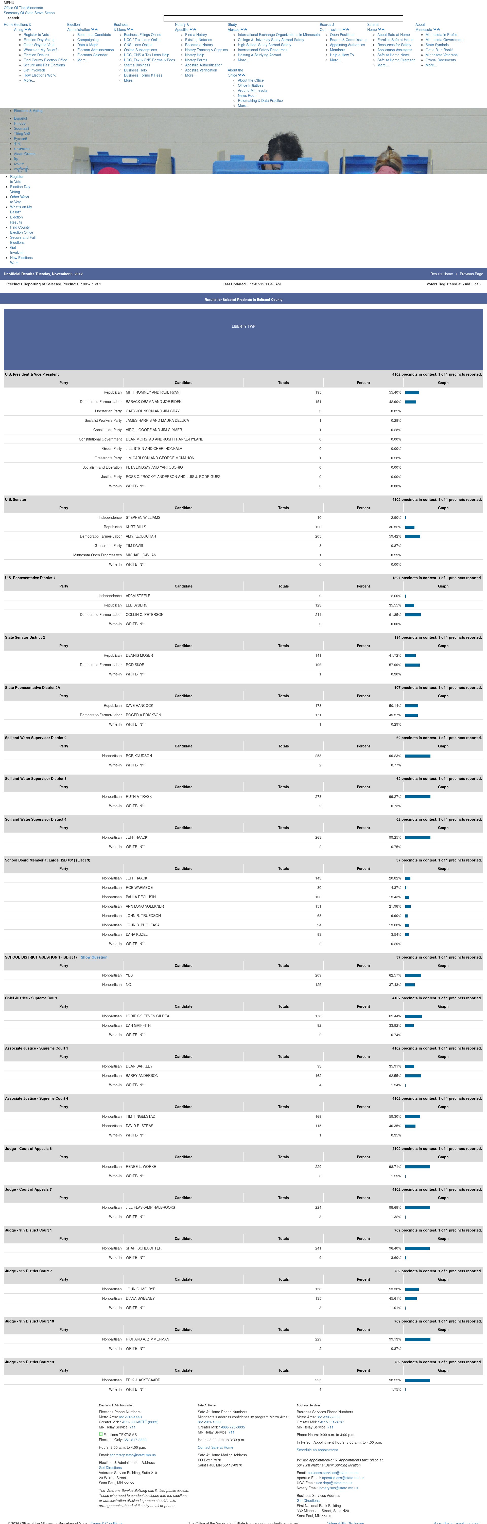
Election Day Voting (39, 39)
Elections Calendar (92, 54)
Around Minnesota (252, 90)
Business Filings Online (142, 34)
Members (337, 49)
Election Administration (78, 27)
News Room (247, 95)
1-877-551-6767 (331, 1421)
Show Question (94, 957)
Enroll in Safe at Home (395, 39)
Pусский (20, 138)
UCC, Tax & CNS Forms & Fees (149, 59)
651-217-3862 (135, 1439)
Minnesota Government (444, 39)
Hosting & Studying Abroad (259, 54)
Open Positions (342, 34)
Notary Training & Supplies (206, 49)
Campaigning (88, 39)
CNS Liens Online (138, 44)
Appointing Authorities (347, 44)
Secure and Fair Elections (44, 64)
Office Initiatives (250, 85)
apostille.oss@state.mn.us (342, 1477)
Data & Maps (87, 44)
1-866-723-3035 (232, 1426)
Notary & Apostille (182, 27)
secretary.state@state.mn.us (132, 1454)
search (13, 17)
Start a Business (137, 64)
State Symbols (437, 44)
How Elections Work (40, 75)
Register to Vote (36, 34)
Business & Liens (121, 27)
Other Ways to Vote (39, 44)
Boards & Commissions (330, 27)
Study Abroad (233, 27)
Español (20, 118)
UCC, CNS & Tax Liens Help (146, 54)
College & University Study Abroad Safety (271, 39)
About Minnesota (423, 27)
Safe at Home (373, 27)
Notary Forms (196, 59)
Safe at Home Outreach (396, 59)
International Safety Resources (262, 49)
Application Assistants (394, 49)
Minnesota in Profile (441, 34)
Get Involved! (34, 69)
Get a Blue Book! (439, 49)
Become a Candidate (94, 34)
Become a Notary (199, 44)
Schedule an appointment (317, 1449)
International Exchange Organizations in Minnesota (279, 34)
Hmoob (20, 123)
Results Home (441, 273)
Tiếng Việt (22, 133)
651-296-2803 (328, 1416)
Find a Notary (196, 34)
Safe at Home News (393, 54)
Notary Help (194, 54)
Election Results (36, 54)
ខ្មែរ (16, 158)
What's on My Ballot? (40, 49)
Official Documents (441, 59)
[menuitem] (40, 52)
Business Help (135, 69)
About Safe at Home (393, 34)
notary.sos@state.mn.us (338, 1487)
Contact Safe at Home (215, 1447)
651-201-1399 (209, 1421)
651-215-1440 (130, 1416)
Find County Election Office (45, 59)
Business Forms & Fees (143, 75)
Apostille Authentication (203, 64)
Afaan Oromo (25, 153)
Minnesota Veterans (442, 54)
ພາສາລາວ (22, 148)
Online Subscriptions (140, 49)
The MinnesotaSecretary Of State (29, 10)
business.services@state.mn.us (332, 1472)
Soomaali (21, 128)
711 (133, 1426)
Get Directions (110, 1467)
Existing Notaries (198, 39)
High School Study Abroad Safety (264, 44)
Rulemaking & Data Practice (260, 100)
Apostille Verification (201, 69)
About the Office (235, 72)
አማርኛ (19, 163)
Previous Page (471, 273)
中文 (17, 143)
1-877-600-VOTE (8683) (139, 1421)
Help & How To (342, 54)
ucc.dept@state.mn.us (333, 1482)
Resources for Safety (394, 44)
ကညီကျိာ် (21, 168)
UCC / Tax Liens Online (143, 39)
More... (29, 80)
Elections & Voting (22, 27)
